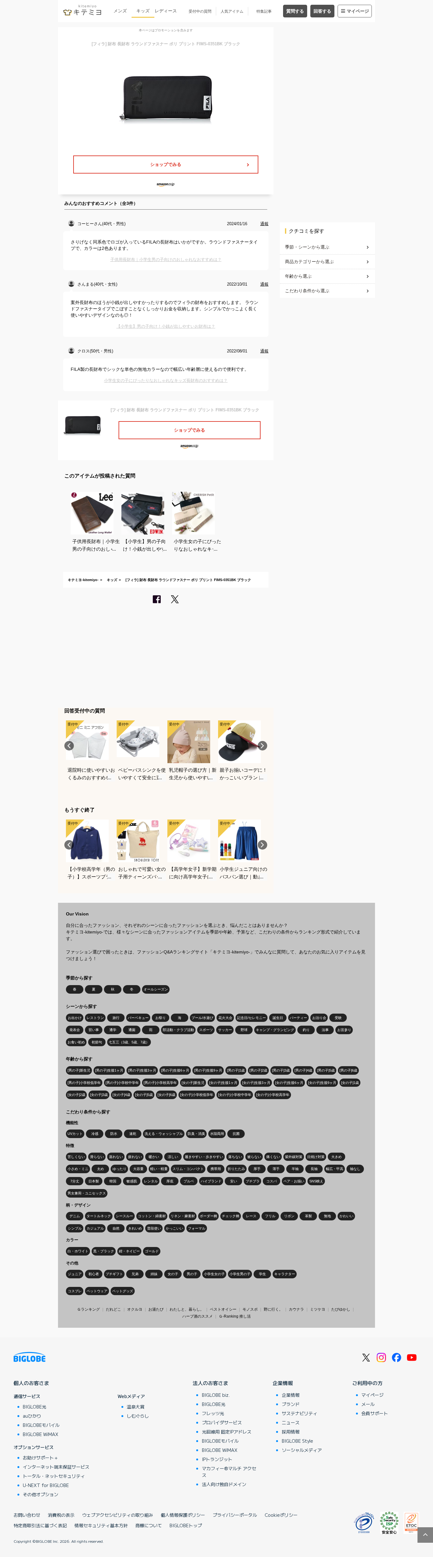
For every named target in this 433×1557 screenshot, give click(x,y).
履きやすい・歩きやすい (204, 1157)
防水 (113, 1134)
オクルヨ (134, 1309)
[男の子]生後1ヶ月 (109, 1070)
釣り (306, 1030)
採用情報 (291, 1431)
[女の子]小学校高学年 (272, 1095)
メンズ (120, 10)
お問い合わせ (27, 1515)
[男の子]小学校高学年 (160, 1083)
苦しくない (76, 1157)
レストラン (95, 1018)
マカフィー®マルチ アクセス (229, 1471)
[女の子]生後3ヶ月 (256, 1083)
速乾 (132, 1134)
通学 (112, 1030)
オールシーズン (156, 989)
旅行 (116, 1018)
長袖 (314, 1169)
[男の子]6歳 (348, 1070)
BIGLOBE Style (297, 1441)
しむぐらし (138, 1416)
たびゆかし (340, 1309)
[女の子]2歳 (76, 1095)
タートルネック (99, 1216)
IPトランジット (217, 1459)
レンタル (151, 1181)
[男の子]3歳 (281, 1070)
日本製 (93, 1181)
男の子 (192, 1274)
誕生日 (278, 1018)
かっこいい (174, 1228)
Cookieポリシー (281, 1515)
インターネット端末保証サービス (56, 1467)
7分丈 (74, 1181)
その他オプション (40, 1494)
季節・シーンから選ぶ (307, 247)
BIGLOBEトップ (186, 1525)
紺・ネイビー (129, 1251)
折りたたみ (236, 1169)
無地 (327, 1216)
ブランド (291, 1404)
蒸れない (116, 1157)
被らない (254, 1157)
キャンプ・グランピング (275, 1030)
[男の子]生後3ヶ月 (142, 1070)
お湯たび (156, 1309)
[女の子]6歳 (166, 1095)
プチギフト (114, 1274)
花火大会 (225, 1018)
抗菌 (236, 1134)
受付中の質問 (200, 11)
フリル (270, 1216)
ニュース (291, 1422)
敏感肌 (131, 1181)
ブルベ (189, 1181)
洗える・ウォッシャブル (164, 1134)
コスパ (271, 1181)
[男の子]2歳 (258, 1070)
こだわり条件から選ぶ (307, 290)
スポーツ (206, 1030)
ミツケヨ (317, 1309)
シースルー (124, 1216)
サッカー (225, 1030)
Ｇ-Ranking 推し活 (235, 1316)
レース (251, 1216)
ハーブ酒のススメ (197, 1316)
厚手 (257, 1169)
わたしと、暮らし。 (187, 1309)
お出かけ (75, 1018)
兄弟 (135, 1274)
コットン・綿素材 (152, 1216)
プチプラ (253, 1181)
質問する (295, 11)
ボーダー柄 (208, 1216)
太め (100, 1169)
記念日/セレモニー (251, 1018)
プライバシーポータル (235, 1515)
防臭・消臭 (196, 1134)
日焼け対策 (316, 1157)
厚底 (169, 1181)
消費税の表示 (61, 1515)
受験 (338, 1018)
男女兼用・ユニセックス (87, 1193)
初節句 (97, 1042)
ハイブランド (211, 1181)
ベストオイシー (223, 1309)
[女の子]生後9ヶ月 (322, 1083)
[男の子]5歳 (326, 1070)
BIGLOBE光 (34, 1406)
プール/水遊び (202, 1018)
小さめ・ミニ (78, 1169)
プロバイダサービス (222, 1422)
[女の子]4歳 (121, 1095)
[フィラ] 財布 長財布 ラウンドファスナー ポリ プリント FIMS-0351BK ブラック (188, 580)
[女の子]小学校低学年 (196, 1095)
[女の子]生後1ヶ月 (223, 1083)
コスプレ (75, 1291)
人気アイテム (232, 11)
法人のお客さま (210, 1383)
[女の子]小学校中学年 (234, 1095)
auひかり (32, 1416)
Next (262, 745)
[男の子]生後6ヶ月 (175, 1070)
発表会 (74, 1030)
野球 (244, 1030)
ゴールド (152, 1251)
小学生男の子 (239, 1274)
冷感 (94, 1134)
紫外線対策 (293, 1157)
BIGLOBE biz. (216, 1395)
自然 (116, 1228)
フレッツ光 (213, 1413)
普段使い (154, 1228)
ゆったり (119, 1169)
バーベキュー (138, 1018)
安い (233, 1181)
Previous (69, 745)
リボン (289, 1216)
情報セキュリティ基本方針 (101, 1525)
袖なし (355, 1169)
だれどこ (113, 1309)
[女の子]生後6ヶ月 (289, 1083)
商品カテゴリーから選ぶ (309, 261)
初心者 (93, 1274)
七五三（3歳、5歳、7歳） (129, 1042)
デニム (74, 1216)
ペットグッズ (122, 1291)
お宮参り (344, 1030)
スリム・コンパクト (188, 1169)
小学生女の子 (214, 1274)
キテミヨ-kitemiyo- (83, 580)
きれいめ (135, 1228)
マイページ (358, 11)
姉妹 (154, 1274)
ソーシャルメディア (302, 1450)
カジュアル (95, 1228)
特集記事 (264, 11)
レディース (166, 10)
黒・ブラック (103, 1251)
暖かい (154, 1157)
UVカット (75, 1134)
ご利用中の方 (367, 1383)
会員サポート (374, 1413)
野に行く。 (273, 1309)
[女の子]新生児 (193, 1083)
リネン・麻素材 (183, 1216)
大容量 (138, 1169)
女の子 (173, 1274)
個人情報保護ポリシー (183, 1515)
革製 (308, 1216)
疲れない (135, 1157)
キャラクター (284, 1274)
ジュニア (75, 1274)
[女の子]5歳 (144, 1095)
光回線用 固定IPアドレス (226, 1431)
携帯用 (215, 1169)
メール (368, 1404)
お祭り (160, 1018)
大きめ (336, 1157)
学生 (262, 1274)
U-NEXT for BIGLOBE (46, 1485)
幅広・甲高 (334, 1169)
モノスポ (250, 1309)
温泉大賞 (136, 1406)
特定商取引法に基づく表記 (40, 1525)
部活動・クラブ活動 (178, 1030)
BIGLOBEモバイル (41, 1425)
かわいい (346, 1216)
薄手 (276, 1169)
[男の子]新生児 (79, 1070)
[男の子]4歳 (303, 1070)
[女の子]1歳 (350, 1083)
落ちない (235, 1157)
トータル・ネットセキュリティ (54, 1476)
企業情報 (283, 1383)
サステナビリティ (299, 1413)
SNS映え (316, 1181)
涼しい (173, 1157)
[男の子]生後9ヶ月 (208, 1070)
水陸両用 (217, 1134)
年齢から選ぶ (298, 276)
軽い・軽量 (159, 1169)
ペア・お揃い (293, 1181)
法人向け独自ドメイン (224, 1484)
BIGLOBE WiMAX (40, 1434)
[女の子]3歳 (99, 1095)
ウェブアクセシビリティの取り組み (117, 1515)
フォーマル (196, 1228)
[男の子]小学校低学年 (84, 1083)
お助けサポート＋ (40, 1457)
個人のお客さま (31, 1383)
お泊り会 (319, 1018)
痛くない (273, 1157)
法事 (325, 1030)
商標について (148, 1525)
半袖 (295, 1169)
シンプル (75, 1228)
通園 (131, 1030)
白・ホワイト (78, 1251)
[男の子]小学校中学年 (122, 1083)
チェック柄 (230, 1216)
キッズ (143, 10)
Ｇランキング (88, 1309)
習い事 (93, 1030)
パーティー (298, 1018)
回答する (322, 11)
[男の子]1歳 (236, 1070)
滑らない (97, 1157)
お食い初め (76, 1042)
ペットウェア (97, 1291)
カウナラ (296, 1309)
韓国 (112, 1181)
